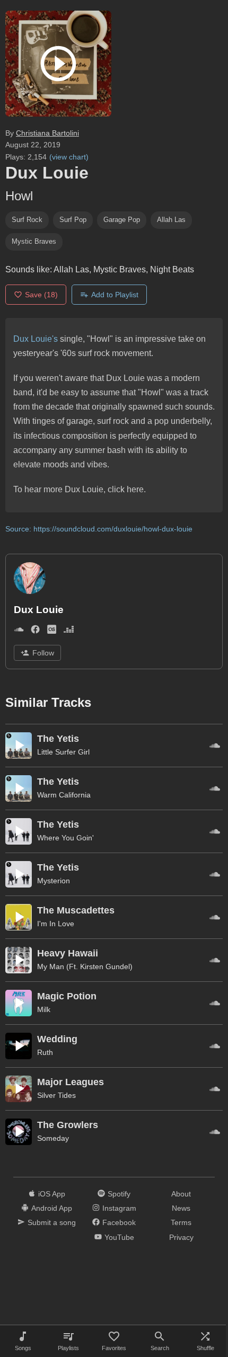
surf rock (27, 220)
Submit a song (52, 1222)
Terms (181, 1222)
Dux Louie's (35, 338)
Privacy (181, 1237)
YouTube (119, 1237)
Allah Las (171, 220)
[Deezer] (69, 632)
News (181, 1208)
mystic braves (34, 241)
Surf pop (72, 220)
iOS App (51, 1194)
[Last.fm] (52, 632)
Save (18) (41, 294)
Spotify (119, 1194)
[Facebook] (35, 632)
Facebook (119, 1222)
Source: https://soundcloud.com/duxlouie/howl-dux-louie (98, 529)
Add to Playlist (114, 294)
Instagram (119, 1208)
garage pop (121, 220)
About (181, 1194)
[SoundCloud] (19, 632)
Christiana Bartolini (47, 133)
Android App (51, 1208)
